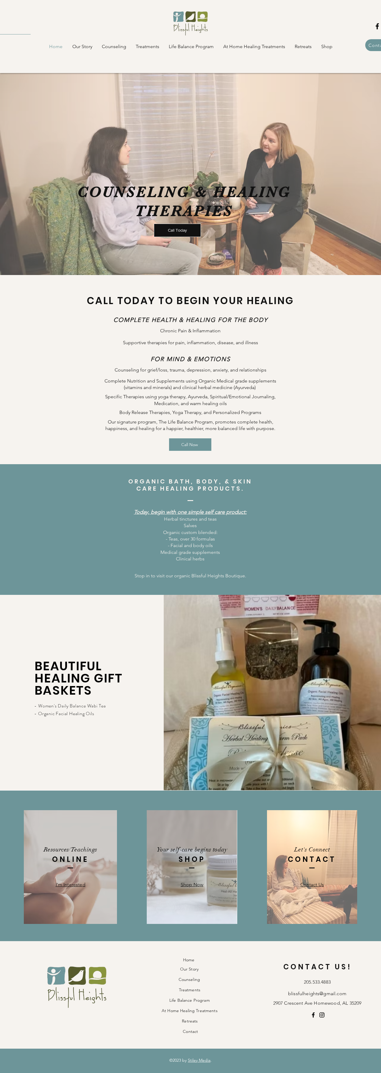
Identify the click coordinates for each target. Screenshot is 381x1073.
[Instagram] (321, 1015)
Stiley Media (199, 1060)
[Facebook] (313, 1015)
